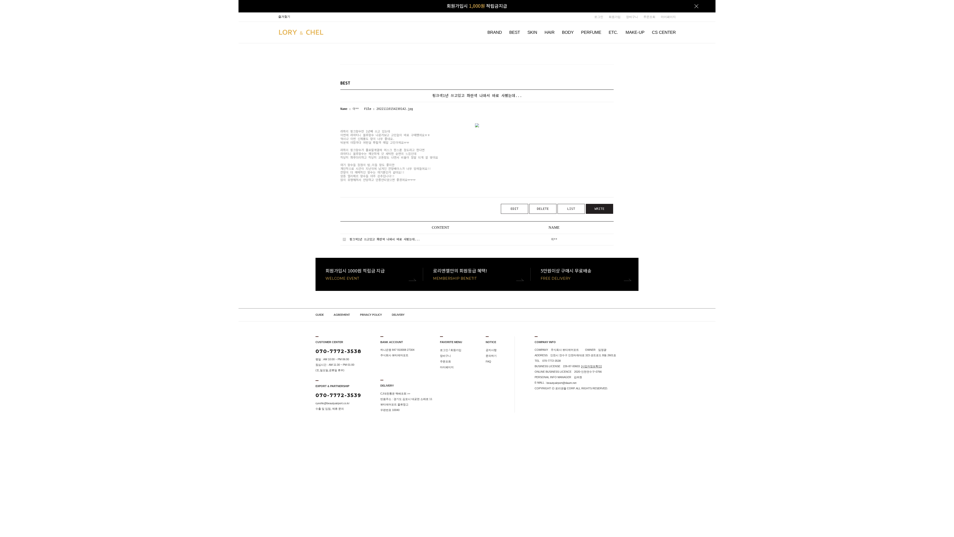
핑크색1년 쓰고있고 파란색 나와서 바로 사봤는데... (385, 239)
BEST (514, 32)
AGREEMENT (342, 314)
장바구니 (632, 17)
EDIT (514, 209)
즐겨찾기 (284, 16)
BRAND (494, 32)
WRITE (599, 209)
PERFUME (591, 32)
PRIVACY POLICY (371, 314)
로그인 (598, 17)
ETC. (613, 32)
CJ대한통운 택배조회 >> (395, 393)
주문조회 (649, 17)
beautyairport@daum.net (561, 382)
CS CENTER (664, 32)
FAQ (488, 361)
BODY (568, 32)
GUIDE (320, 314)
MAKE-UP (635, 32)
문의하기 (491, 355)
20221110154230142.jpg (394, 109)
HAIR (550, 32)
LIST (571, 209)
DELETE (543, 209)
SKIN (532, 32)
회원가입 (615, 17)
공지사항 (491, 350)
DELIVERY (398, 314)
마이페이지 (668, 17)
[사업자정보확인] (591, 366)
